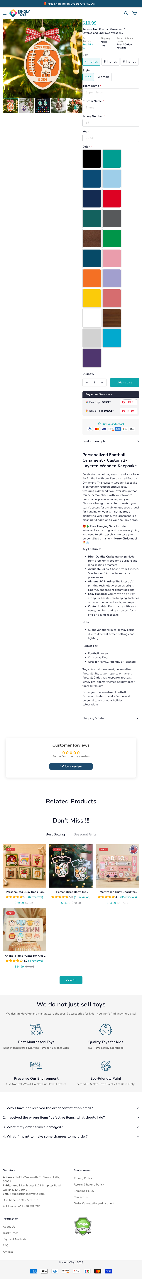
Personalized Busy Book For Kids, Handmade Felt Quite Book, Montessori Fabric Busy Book (24, 892)
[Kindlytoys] (19, 13)
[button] (134, 13)
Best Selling (55, 834)
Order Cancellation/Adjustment (94, 1203)
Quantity (88, 374)
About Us (9, 1226)
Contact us (81, 1197)
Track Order (10, 1233)
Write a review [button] (71, 766)
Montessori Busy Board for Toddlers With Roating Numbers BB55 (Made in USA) (117, 892)
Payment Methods (14, 1239)
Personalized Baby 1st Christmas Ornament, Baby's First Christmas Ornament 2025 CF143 (71, 892)
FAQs (6, 1245)
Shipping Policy (84, 1191)
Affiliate (8, 1252)
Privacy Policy (83, 1178)
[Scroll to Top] (135, 1259)
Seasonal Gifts (85, 834)
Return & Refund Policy (89, 1184)
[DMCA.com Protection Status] (106, 1226)
